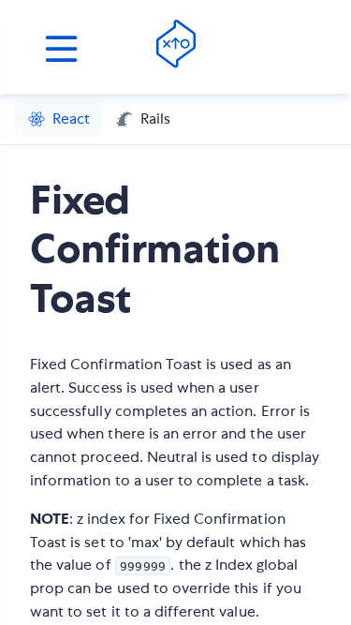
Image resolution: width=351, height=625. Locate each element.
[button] (59, 119)
